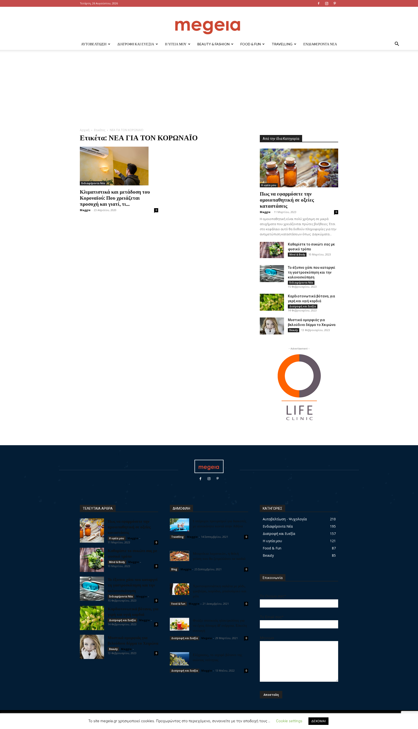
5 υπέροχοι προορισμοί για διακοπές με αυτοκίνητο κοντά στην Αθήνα (219, 523)
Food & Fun (250, 44)
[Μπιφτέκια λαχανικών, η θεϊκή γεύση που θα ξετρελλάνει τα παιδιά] (179, 556)
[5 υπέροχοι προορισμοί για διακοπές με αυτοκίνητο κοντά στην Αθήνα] (179, 524)
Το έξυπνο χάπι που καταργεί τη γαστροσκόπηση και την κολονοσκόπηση (311, 272)
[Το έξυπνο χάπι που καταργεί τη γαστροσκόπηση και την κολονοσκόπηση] (272, 273)
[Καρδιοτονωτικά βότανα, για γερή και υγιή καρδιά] (272, 302)
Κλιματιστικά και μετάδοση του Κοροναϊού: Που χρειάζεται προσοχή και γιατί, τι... (115, 197)
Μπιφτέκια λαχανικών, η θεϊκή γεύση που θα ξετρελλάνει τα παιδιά (219, 556)
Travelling (282, 44)
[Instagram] (326, 3)
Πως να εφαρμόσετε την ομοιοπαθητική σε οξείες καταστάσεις (287, 199)
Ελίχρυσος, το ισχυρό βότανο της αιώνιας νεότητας (217, 657)
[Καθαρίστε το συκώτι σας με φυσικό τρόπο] (272, 250)
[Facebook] (318, 3)
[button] (397, 44)
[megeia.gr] (209, 22)
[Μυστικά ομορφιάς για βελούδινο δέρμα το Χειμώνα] (272, 325)
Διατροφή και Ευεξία (135, 44)
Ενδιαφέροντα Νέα (320, 44)
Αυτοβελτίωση (93, 44)
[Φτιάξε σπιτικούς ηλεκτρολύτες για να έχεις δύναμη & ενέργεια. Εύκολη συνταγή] (179, 624)
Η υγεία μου (176, 44)
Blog (174, 569)
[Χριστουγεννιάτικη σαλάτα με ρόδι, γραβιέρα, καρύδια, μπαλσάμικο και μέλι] (179, 589)
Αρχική (85, 130)
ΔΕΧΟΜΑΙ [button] (318, 721)
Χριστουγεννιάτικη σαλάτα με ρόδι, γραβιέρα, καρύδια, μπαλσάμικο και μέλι (219, 590)
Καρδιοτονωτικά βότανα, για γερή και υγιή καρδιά (133, 611)
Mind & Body (297, 254)
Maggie (85, 210)
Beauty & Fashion (213, 44)
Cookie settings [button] (289, 721)
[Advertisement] (209, 91)
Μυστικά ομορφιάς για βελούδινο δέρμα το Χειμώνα (133, 640)
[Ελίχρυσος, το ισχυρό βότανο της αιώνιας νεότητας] (179, 659)
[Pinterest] (334, 3)
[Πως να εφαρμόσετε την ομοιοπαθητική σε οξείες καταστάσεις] (299, 168)
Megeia (206, 638)
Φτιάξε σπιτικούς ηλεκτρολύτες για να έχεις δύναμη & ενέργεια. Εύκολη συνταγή (220, 625)
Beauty (293, 330)
